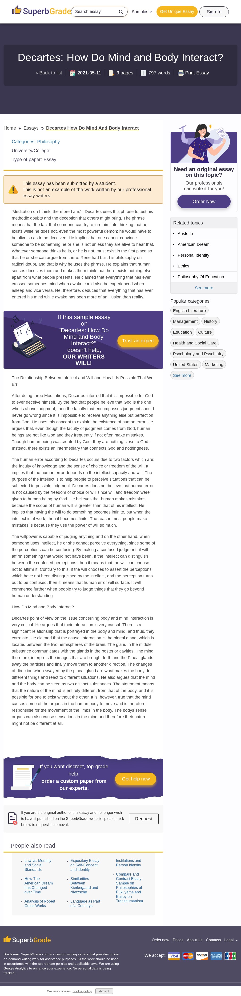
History (210, 321)
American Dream (193, 244)
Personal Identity (193, 255)
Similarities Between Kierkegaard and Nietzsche (84, 885)
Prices (178, 940)
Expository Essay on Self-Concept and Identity (84, 865)
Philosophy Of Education (201, 276)
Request (144, 818)
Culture (205, 332)
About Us (194, 940)
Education (182, 332)
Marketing (214, 364)
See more (204, 288)
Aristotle (185, 233)
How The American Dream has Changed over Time (38, 885)
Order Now (204, 201)
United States (185, 364)
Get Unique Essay (177, 11)
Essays (32, 128)
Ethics (183, 266)
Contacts (213, 940)
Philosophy (48, 141)
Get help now (136, 778)
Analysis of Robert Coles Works (39, 903)
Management (185, 321)
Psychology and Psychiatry (198, 353)
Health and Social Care (195, 343)
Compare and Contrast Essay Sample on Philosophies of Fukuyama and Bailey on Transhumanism (129, 887)
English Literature (189, 310)
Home (10, 128)
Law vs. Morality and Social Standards (37, 865)
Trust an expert (138, 340)
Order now (160, 940)
